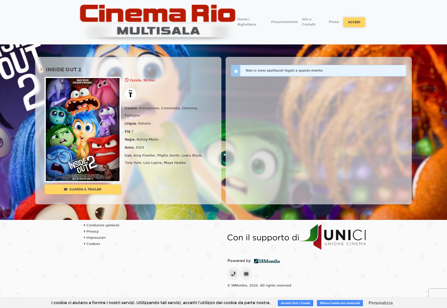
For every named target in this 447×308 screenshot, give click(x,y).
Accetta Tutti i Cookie (295, 303)
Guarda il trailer (85, 189)
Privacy (92, 231)
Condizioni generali (102, 225)
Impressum (95, 238)
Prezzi (334, 22)
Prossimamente (284, 22)
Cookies (92, 244)
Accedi (354, 22)
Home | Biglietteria (246, 22)
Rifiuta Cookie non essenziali (340, 303)
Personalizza (381, 303)
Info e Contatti (309, 22)
